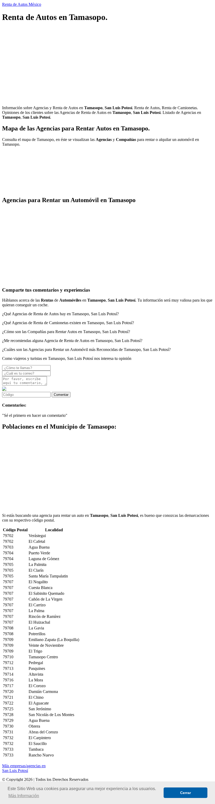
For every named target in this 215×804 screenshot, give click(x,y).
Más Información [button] (23, 796)
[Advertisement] (107, 64)
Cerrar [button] (185, 793)
